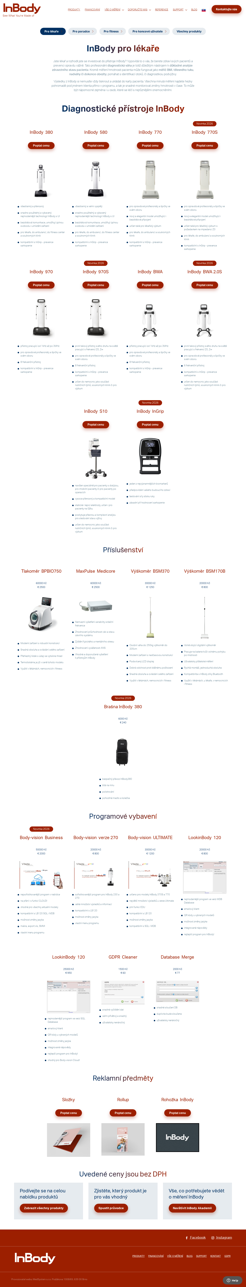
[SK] (203, 10)
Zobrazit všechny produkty (44, 1208)
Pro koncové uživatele (148, 31)
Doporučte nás (137, 10)
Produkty (74, 10)
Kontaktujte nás (226, 9)
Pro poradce (81, 31)
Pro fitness (111, 31)
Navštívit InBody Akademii (192, 1208)
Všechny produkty (189, 31)
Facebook (197, 1237)
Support (178, 10)
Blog (194, 10)
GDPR (227, 1256)
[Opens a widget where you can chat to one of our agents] (232, 1280)
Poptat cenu (41, 145)
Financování (92, 10)
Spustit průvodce (111, 1208)
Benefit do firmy (137, 14)
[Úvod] (35, 1258)
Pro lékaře (51, 31)
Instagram (224, 1237)
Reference (161, 10)
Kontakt (215, 1256)
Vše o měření (112, 10)
